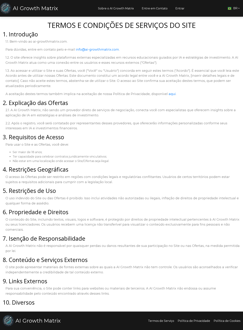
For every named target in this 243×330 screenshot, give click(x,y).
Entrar (179, 8)
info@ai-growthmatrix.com (97, 50)
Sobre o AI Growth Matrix (116, 8)
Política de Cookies (227, 321)
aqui (172, 94)
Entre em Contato (155, 8)
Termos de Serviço (161, 321)
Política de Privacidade (194, 321)
